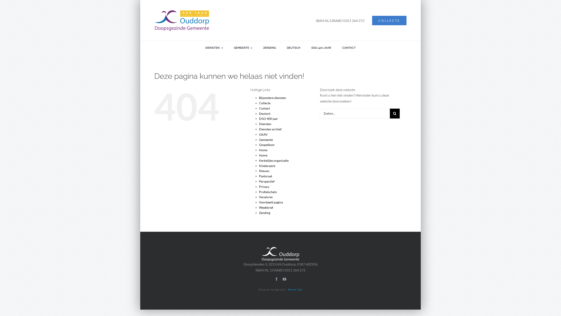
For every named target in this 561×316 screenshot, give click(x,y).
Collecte (264, 103)
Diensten (265, 124)
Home (263, 150)
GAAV (263, 134)
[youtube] (284, 279)
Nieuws (264, 171)
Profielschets (268, 192)
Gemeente (266, 140)
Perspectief (267, 181)
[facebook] (276, 279)
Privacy (264, 187)
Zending (264, 213)
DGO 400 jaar (268, 118)
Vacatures (266, 197)
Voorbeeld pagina (271, 202)
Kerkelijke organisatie (274, 160)
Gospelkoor (267, 145)
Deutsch (264, 113)
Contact (264, 108)
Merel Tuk (295, 289)
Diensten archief (270, 129)
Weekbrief (266, 207)
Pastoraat (265, 176)
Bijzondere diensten (272, 98)
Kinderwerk (267, 166)
